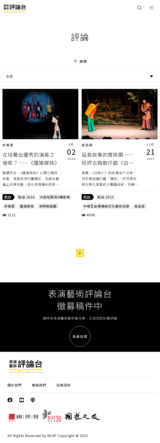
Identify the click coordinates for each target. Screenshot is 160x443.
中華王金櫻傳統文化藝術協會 (106, 206)
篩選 (83, 61)
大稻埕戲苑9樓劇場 (55, 196)
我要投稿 (80, 336)
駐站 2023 (105, 196)
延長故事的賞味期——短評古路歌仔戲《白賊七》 (108, 162)
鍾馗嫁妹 (27, 206)
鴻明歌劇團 (48, 206)
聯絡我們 (39, 385)
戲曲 (7, 196)
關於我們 (15, 385)
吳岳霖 (87, 145)
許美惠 (8, 145)
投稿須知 (63, 385)
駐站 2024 (26, 196)
